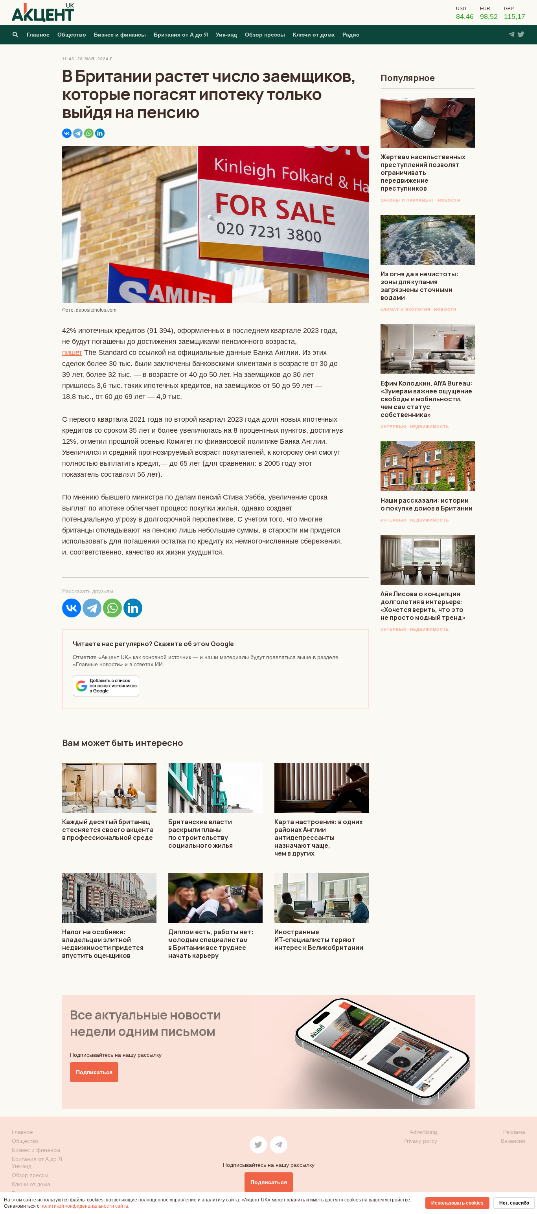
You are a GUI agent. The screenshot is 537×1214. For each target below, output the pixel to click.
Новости (449, 200)
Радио (351, 34)
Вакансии (513, 1141)
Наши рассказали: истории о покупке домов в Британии (427, 504)
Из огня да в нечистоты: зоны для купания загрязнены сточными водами (419, 286)
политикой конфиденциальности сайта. (84, 1206)
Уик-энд (226, 34)
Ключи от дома (314, 34)
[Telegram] (78, 133)
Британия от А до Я (181, 34)
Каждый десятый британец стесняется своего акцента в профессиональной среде (108, 829)
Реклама (514, 1132)
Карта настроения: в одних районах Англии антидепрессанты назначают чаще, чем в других (318, 837)
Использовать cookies (457, 1203)
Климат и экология (405, 309)
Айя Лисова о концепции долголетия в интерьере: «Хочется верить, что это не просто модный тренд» (423, 606)
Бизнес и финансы (120, 34)
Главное (38, 34)
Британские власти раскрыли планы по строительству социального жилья (200, 833)
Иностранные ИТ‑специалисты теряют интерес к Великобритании (318, 939)
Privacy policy (420, 1141)
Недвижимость (429, 426)
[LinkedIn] (100, 133)
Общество (71, 34)
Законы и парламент (407, 200)
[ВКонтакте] (67, 133)
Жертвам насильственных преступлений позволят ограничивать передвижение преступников (423, 172)
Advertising (423, 1132)
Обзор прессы (265, 34)
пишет (72, 352)
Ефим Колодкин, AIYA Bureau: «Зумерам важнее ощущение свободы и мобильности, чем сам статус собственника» (427, 399)
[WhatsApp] (89, 133)
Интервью (393, 426)
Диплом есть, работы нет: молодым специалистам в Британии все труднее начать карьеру (211, 943)
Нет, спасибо (514, 1203)
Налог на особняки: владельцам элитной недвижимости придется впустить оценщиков (102, 943)
